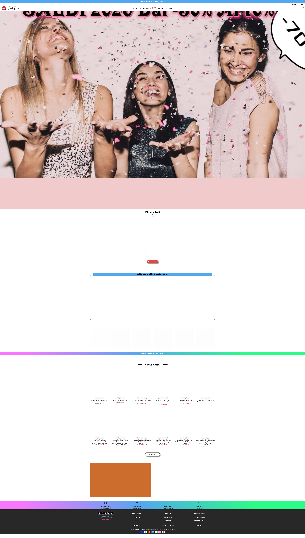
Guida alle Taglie (199, 520)
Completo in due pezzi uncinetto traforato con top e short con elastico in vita (99, 442)
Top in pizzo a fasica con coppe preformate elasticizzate (163, 402)
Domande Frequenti (199, 517)
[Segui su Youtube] (108, 513)
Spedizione (168, 520)
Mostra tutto (151, 262)
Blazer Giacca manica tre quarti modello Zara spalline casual (142, 253)
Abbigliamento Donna (147, 8)
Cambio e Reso (168, 517)
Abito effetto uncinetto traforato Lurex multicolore (102, 309)
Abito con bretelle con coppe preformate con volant (99, 401)
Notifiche (169, 8)
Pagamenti (199, 525)
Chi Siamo (137, 517)
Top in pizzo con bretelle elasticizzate (184, 401)
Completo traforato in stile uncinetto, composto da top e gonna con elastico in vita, (121, 253)
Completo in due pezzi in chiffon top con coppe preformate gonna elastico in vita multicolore (121, 442)
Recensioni (160, 8)
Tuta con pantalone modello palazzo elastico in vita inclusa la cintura (163, 253)
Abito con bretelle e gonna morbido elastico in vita (142, 309)
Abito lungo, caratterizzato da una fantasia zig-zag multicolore (142, 442)
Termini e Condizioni (168, 525)
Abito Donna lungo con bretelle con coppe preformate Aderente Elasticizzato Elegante (205, 442)
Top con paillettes (205, 251)
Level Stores (142, 529)
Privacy (168, 523)
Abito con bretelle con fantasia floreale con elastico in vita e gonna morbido (203, 310)
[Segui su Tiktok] (112, 513)
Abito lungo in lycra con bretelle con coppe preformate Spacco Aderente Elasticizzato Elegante (183, 311)
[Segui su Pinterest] (105, 513)
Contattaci (136, 520)
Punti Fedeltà (137, 525)
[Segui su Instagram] (102, 513)
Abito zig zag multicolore (120, 400)
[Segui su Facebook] (99, 513)
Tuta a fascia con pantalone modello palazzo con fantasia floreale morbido (99, 253)
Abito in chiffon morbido (122, 309)
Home (135, 8)
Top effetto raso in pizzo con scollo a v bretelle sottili (184, 252)
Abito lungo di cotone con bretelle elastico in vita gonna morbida (163, 442)
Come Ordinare (199, 523)
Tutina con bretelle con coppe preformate (142, 401)
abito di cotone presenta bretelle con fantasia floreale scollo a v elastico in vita (162, 310)
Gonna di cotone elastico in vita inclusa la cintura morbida (205, 401)
